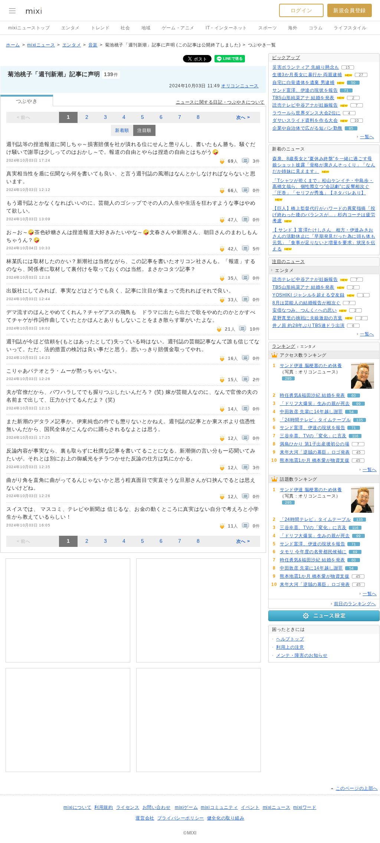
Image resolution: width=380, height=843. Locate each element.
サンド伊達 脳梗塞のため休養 (311, 365)
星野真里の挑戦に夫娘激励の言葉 (307, 318)
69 (355, 552)
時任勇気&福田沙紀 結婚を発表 (312, 395)
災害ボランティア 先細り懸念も (305, 67)
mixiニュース (41, 45)
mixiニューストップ (29, 27)
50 (353, 83)
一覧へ (367, 136)
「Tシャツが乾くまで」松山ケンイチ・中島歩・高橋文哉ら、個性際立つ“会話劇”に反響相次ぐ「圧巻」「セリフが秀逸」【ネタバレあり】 (322, 187)
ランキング (283, 346)
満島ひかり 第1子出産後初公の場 (315, 444)
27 (361, 75)
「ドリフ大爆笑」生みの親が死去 (315, 403)
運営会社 (144, 818)
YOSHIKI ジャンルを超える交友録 (308, 295)
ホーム (13, 45)
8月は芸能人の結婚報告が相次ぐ (306, 302)
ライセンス (128, 807)
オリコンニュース (240, 85)
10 (356, 121)
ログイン (301, 10)
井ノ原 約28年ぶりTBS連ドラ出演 (308, 325)
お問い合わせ (156, 807)
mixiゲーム (186, 807)
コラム (316, 27)
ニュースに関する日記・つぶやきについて (220, 102)
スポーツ (267, 27)
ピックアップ (286, 57)
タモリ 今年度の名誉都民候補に (313, 551)
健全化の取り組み (226, 818)
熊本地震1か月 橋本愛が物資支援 (315, 460)
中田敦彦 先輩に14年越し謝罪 (311, 411)
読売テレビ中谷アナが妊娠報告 (305, 105)
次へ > (243, 117)
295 (288, 378)
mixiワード (304, 807)
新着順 (122, 130)
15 (347, 67)
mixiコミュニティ (219, 807)
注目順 (144, 130)
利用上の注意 (290, 647)
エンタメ (70, 27)
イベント (250, 807)
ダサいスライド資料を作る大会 (305, 120)
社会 (125, 27)
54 (351, 412)
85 (351, 128)
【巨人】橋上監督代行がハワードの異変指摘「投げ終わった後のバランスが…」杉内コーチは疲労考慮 (323, 215)
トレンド (100, 27)
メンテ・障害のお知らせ (302, 655)
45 (358, 452)
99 (358, 404)
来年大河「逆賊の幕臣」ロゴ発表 (315, 452)
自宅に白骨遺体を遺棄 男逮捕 (303, 82)
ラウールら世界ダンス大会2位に (306, 113)
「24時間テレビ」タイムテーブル (315, 419)
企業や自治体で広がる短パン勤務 (307, 128)
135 (359, 420)
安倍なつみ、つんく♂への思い (304, 310)
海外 (292, 27)
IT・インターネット (226, 27)
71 (346, 90)
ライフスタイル (350, 27)
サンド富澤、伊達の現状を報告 (305, 90)
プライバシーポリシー (180, 818)
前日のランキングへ (355, 603)
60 (353, 395)
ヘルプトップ (290, 639)
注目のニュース (288, 261)
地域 (146, 27)
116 (355, 436)
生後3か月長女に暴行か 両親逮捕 (307, 74)
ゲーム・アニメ (178, 27)
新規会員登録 (349, 10)
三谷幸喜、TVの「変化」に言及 (313, 435)
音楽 (93, 45)
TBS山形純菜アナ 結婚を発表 (303, 97)
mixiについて (77, 807)
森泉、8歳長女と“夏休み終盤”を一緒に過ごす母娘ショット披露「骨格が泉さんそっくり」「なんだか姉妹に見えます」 (323, 165)
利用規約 (103, 807)
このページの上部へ (357, 788)
